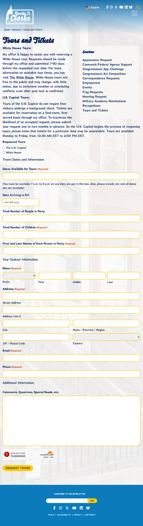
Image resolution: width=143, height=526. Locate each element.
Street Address (12, 303)
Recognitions (91, 106)
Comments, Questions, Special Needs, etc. (31, 392)
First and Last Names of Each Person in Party (39, 243)
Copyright (90, 515)
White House (13, 152)
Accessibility (64, 515)
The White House (22, 77)
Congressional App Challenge (103, 69)
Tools (51, 515)
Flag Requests (92, 92)
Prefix (6, 282)
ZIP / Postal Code (14, 343)
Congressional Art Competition (104, 74)
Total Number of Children (25, 227)
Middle (77, 282)
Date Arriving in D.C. (16, 195)
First (41, 282)
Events (87, 87)
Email (12, 350)
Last (110, 282)
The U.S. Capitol (16, 148)
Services (16, 30)
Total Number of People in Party (24, 211)
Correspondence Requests (101, 78)
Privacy (78, 515)
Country (78, 343)
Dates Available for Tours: (25, 169)
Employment (91, 83)
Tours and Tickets (95, 110)
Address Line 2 (12, 316)
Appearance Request (97, 60)
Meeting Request (94, 97)
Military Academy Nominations (104, 101)
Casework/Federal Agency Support (107, 64)
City (5, 330)
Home (7, 30)
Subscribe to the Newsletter (70, 493)
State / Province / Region (89, 330)
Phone (12, 367)
